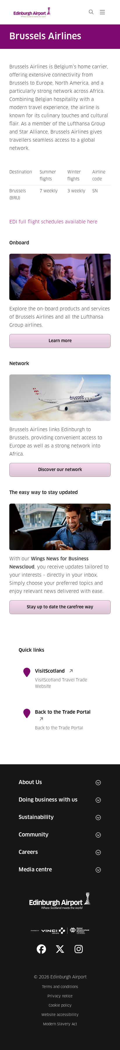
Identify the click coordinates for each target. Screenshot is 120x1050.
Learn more (60, 341)
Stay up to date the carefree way (60, 607)
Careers (28, 852)
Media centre (35, 870)
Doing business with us (48, 800)
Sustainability (36, 817)
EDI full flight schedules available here (53, 222)
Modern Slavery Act (61, 1024)
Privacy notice (63, 996)
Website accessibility (60, 1015)
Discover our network (60, 470)
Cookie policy (64, 1006)
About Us (30, 782)
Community (34, 835)
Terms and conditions (60, 987)
